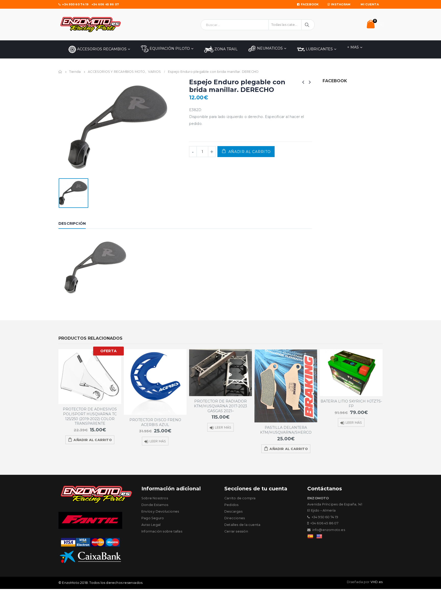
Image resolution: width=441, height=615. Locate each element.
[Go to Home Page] (60, 72)
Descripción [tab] (72, 223)
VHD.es (377, 582)
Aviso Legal (151, 525)
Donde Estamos (154, 505)
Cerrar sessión (236, 531)
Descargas (233, 511)
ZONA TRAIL (225, 49)
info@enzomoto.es (328, 530)
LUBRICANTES (319, 49)
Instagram (340, 4)
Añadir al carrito (249, 151)
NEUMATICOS (269, 48)
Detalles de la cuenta (242, 525)
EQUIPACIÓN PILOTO (169, 48)
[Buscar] (307, 25)
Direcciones (234, 518)
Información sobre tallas (161, 531)
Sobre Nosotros (154, 498)
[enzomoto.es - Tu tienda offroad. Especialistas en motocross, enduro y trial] (90, 24)
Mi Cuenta (370, 4)
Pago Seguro (152, 518)
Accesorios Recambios (101, 49)
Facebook (310, 4)
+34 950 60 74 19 (75, 4)
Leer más (158, 441)
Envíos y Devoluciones (160, 511)
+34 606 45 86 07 (105, 4)
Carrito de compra (239, 498)
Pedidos (231, 505)
